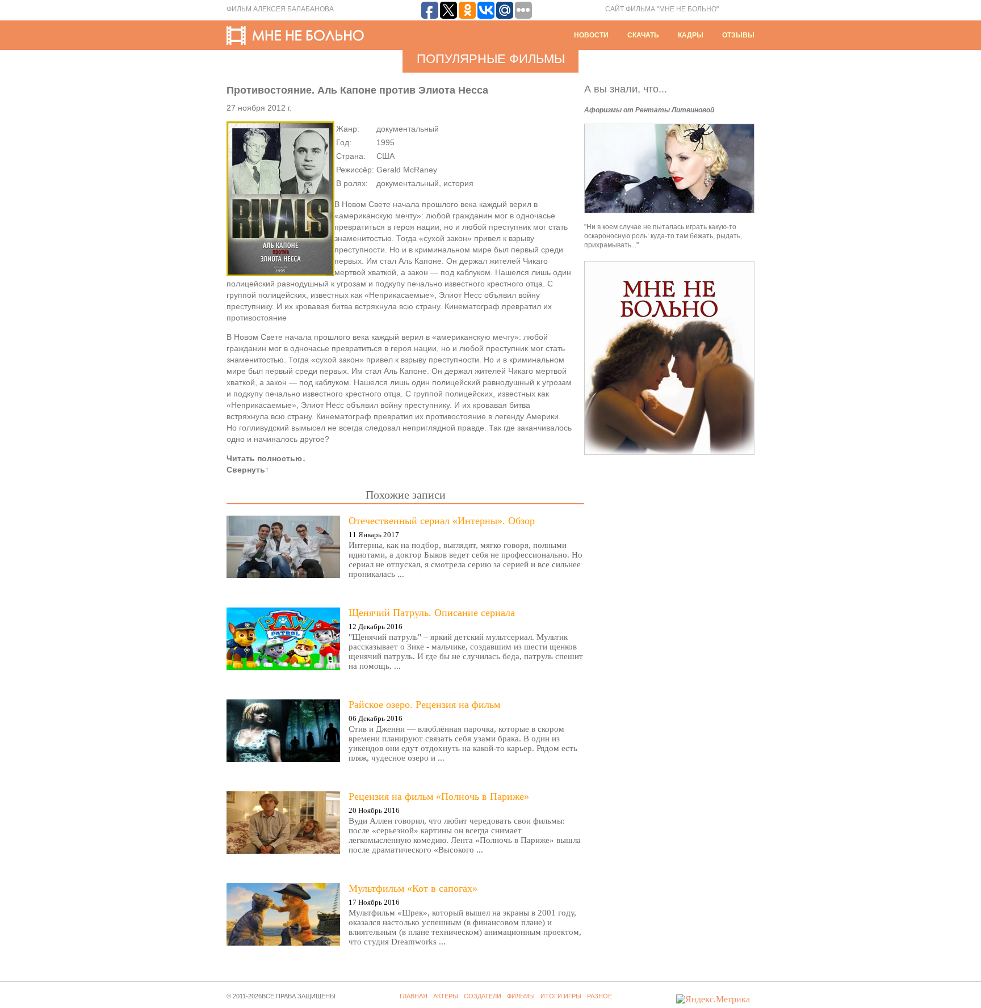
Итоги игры (560, 996)
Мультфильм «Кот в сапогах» (413, 888)
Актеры (445, 996)
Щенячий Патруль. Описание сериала (432, 612)
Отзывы (738, 35)
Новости (591, 35)
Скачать (643, 35)
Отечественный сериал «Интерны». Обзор (442, 520)
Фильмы (521, 996)
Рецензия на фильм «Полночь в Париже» (439, 796)
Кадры (690, 35)
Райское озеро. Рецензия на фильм (424, 704)
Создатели (482, 996)
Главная (413, 996)
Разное (599, 996)
